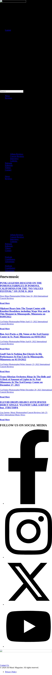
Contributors (10, 259)
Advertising (9, 262)
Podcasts (8, 163)
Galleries (13, 161)
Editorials (9, 165)
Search (2, 34)
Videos (8, 168)
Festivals (8, 257)
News (7, 96)
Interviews (14, 159)
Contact (8, 170)
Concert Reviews (17, 156)
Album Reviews (16, 154)
